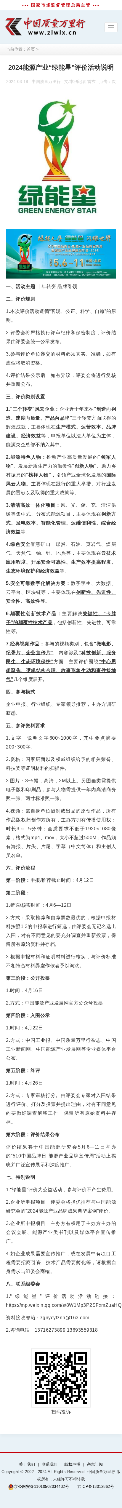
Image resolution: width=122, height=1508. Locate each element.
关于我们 (27, 1464)
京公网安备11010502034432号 (41, 1486)
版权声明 (72, 1464)
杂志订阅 (95, 1464)
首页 (31, 49)
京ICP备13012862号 (95, 1486)
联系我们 (50, 1464)
